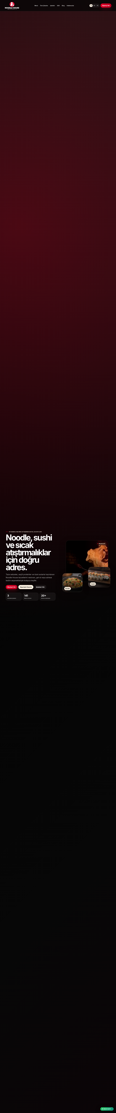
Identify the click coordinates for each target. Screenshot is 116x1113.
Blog (63, 5)
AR (97, 5)
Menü (36, 5)
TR (91, 5)
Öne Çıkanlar (44, 5)
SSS (58, 5)
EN (94, 5)
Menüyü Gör (11, 587)
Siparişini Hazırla (26, 587)
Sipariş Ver (106, 5)
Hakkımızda (70, 5)
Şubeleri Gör (40, 587)
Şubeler (52, 5)
